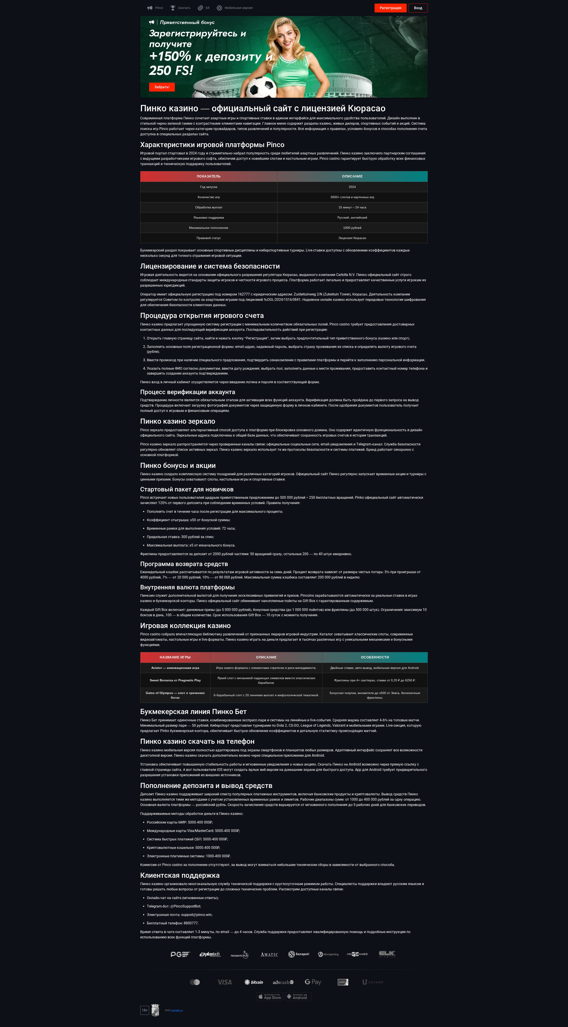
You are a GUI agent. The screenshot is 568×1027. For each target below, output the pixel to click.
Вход (418, 8)
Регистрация (390, 8)
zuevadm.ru (177, 1010)
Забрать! (162, 87)
